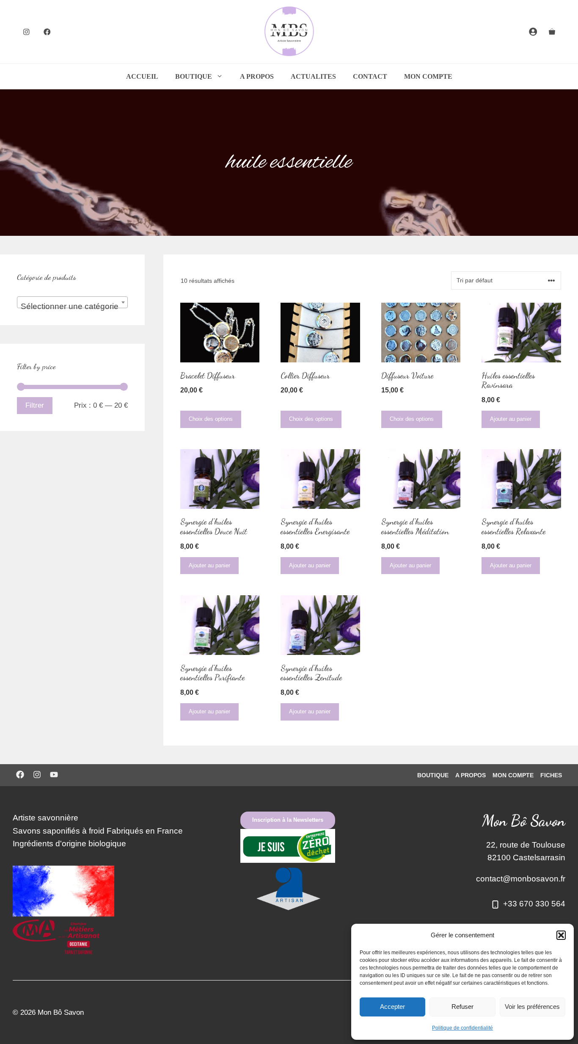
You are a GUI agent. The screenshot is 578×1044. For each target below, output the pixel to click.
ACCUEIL (142, 76)
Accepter (392, 1006)
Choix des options (211, 419)
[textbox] (72, 307)
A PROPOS (257, 76)
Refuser (462, 1006)
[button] (561, 935)
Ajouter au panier (510, 419)
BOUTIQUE (193, 76)
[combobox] (72, 302)
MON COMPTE (428, 76)
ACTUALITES (313, 76)
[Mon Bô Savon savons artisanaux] (289, 32)
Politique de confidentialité (462, 1028)
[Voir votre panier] (552, 32)
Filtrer (34, 405)
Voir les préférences (532, 1006)
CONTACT (370, 76)
